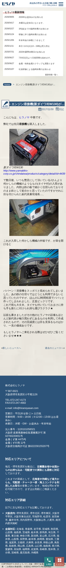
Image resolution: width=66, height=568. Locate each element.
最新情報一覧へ (51, 75)
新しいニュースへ (12, 348)
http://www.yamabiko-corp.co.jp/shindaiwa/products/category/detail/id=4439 (34, 172)
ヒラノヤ (24, 117)
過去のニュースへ (54, 348)
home (7, 84)
